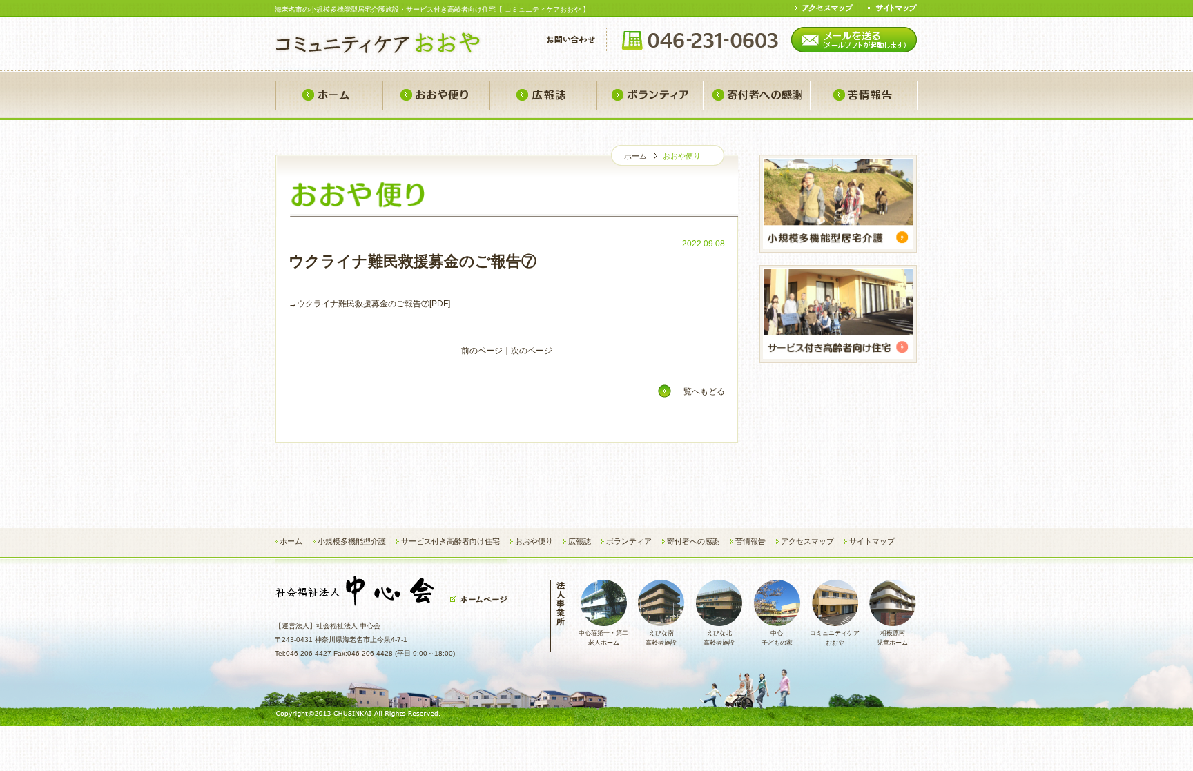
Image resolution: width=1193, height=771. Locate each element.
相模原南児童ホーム (892, 638)
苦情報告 (864, 95)
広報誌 (542, 95)
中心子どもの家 (777, 638)
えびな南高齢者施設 (661, 638)
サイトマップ (872, 541)
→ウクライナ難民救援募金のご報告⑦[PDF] (369, 304)
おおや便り (435, 95)
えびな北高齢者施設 (719, 638)
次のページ (531, 350)
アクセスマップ (807, 541)
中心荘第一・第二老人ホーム (603, 638)
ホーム (328, 95)
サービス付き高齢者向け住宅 (450, 541)
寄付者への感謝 (756, 95)
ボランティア (649, 95)
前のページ (482, 350)
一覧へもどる (700, 391)
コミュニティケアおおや (835, 638)
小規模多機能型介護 (352, 541)
